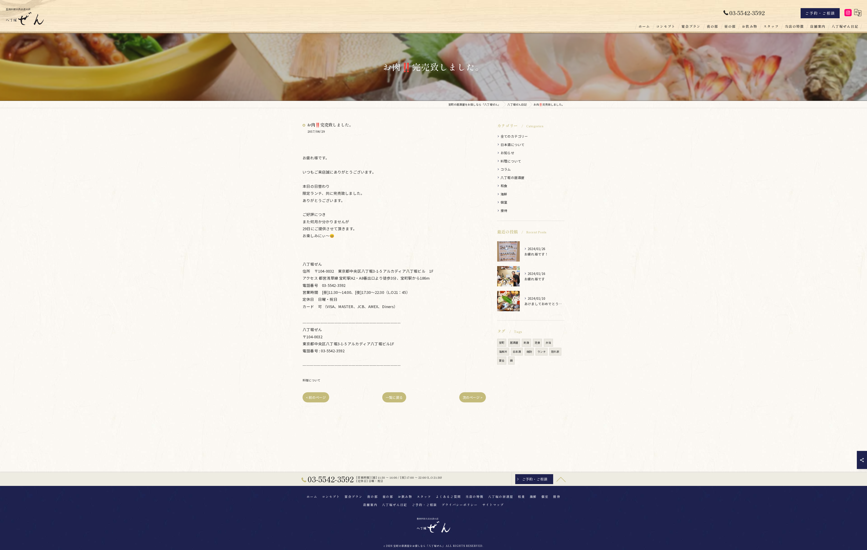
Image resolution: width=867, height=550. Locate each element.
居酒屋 (514, 342)
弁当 (548, 342)
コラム (506, 169)
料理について (311, 380)
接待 (504, 210)
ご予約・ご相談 (820, 13)
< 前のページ (316, 397)
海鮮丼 (503, 351)
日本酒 (517, 351)
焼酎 (529, 351)
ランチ (541, 351)
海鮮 (504, 194)
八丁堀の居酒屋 (512, 177)
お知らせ (507, 152)
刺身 (526, 342)
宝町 (501, 342)
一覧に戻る (394, 397)
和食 (504, 185)
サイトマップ (493, 504)
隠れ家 (555, 351)
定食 (537, 342)
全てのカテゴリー (514, 136)
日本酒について (512, 144)
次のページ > (472, 397)
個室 (504, 202)
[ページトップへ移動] (561, 479)
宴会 (501, 360)
